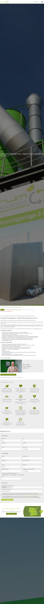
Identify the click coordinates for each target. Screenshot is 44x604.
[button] (42, 2)
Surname (24, 442)
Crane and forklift (20, 474)
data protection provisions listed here (30, 494)
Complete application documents (8, 485)
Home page (2, 307)
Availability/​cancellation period (28, 469)
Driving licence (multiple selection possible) (9, 473)
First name (4, 442)
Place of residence (26, 460)
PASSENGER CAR (6, 474)
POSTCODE (4, 460)
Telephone (25, 464)
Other (3, 476)
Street (3, 456)
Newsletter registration (11, 513)
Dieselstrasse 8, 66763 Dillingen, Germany (14, 309)
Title (23, 438)
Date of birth (25, 447)
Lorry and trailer (13, 474)
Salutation (3, 438)
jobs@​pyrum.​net (26, 367)
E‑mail (3, 447)
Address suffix (25, 456)
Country (3, 464)
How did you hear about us (7, 489)
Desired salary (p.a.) (5, 469)
